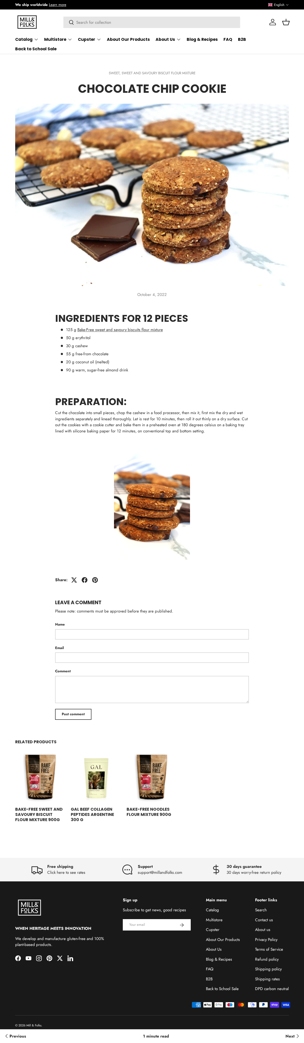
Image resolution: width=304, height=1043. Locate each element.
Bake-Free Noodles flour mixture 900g (149, 812)
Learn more (57, 4)
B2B (242, 39)
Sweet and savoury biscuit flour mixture (158, 73)
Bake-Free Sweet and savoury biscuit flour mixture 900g (39, 814)
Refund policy (267, 959)
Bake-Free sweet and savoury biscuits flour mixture (120, 329)
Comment (63, 671)
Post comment (73, 714)
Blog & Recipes (202, 39)
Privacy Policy (266, 939)
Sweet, (115, 73)
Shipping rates (267, 979)
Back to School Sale (36, 49)
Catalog (24, 39)
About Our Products (128, 39)
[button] (278, 4)
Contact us (264, 920)
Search (261, 910)
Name (60, 624)
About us (262, 930)
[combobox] (151, 22)
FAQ (227, 39)
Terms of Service (269, 949)
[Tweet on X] (74, 580)
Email (59, 647)
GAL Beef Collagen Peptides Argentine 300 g (92, 814)
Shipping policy (268, 969)
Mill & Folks (33, 1025)
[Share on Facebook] (84, 580)
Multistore (55, 39)
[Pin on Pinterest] (95, 580)
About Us (165, 39)
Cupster (86, 39)
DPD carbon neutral (272, 989)
